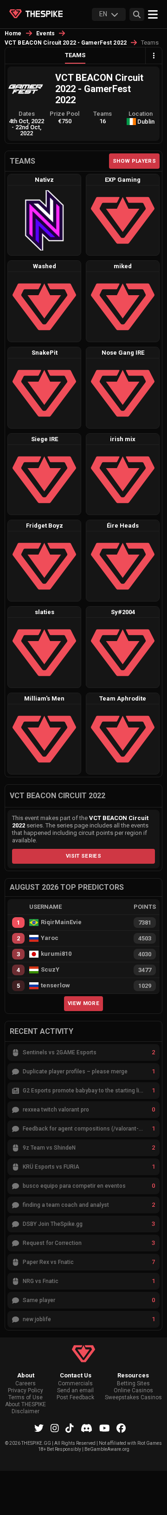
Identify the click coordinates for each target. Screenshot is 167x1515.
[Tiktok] (69, 1428)
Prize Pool (64, 114)
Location (140, 114)
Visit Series (83, 856)
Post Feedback (75, 1398)
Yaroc (49, 938)
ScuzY (50, 969)
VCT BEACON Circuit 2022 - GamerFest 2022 (66, 43)
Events (45, 33)
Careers (25, 1384)
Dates (27, 114)
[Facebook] (121, 1428)
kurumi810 (56, 954)
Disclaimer (25, 1412)
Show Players (134, 161)
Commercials (75, 1384)
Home (13, 33)
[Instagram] (55, 1428)
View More (83, 1003)
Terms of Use (25, 1398)
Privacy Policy (25, 1391)
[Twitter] (39, 1428)
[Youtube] (104, 1428)
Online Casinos (133, 1391)
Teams (75, 55)
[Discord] (86, 1428)
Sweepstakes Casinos (133, 1398)
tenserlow (55, 985)
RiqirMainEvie (61, 922)
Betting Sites (133, 1384)
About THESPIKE (25, 1405)
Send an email (75, 1391)
